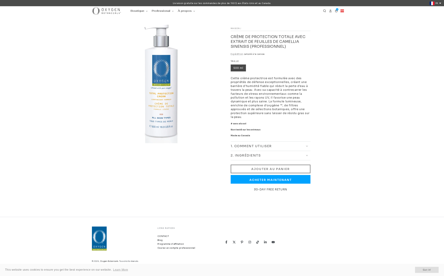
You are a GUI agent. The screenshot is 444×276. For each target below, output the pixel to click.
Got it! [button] (427, 269)
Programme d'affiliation (170, 244)
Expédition (237, 54)
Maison (235, 28)
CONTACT (163, 236)
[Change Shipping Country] (342, 11)
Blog (160, 240)
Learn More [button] (120, 269)
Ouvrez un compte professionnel (176, 248)
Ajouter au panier (270, 169)
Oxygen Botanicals (109, 261)
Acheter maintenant (270, 180)
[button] (324, 11)
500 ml (238, 68)
